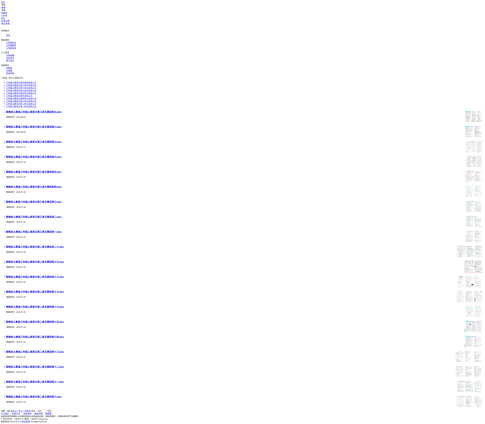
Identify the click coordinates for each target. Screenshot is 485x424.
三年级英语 (11, 48)
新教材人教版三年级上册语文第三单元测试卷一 (34, 231)
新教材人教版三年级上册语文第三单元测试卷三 (34, 201)
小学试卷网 (25, 421)
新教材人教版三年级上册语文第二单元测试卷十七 (35, 291)
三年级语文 (11, 43)
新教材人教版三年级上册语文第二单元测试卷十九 (35, 261)
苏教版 (9, 68)
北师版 (9, 70)
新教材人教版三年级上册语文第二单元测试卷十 (34, 396)
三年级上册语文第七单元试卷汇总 (21, 88)
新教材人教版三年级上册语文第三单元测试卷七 (34, 141)
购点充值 (5, 23)
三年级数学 (11, 45)
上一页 (18, 411)
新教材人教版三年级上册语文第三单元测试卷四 (34, 186)
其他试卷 (10, 73)
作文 (3, 18)
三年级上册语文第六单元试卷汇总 (21, 90)
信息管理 (10, 58)
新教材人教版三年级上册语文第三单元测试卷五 (34, 172)
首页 (3, 2)
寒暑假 (4, 13)
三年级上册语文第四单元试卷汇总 (21, 98)
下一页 (24, 411)
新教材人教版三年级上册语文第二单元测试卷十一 (35, 381)
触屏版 (48, 414)
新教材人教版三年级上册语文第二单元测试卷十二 (35, 366)
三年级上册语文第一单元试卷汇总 (21, 106)
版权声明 (38, 414)
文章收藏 (10, 55)
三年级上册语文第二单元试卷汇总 (21, 104)
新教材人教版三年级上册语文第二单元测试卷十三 (35, 351)
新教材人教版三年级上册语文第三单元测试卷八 (34, 126)
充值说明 (27, 414)
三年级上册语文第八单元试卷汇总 (21, 85)
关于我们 (5, 414)
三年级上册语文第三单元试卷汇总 (21, 101)
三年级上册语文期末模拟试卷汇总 (21, 82)
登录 (3, 21)
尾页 (29, 411)
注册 (7, 21)
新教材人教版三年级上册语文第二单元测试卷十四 (35, 336)
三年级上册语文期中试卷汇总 (19, 96)
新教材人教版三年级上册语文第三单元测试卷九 (34, 112)
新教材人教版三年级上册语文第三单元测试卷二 (34, 216)
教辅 (4, 7)
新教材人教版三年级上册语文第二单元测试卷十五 (35, 321)
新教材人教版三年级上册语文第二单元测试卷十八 (35, 276)
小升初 (4, 15)
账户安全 (10, 60)
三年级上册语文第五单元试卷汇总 (21, 93)
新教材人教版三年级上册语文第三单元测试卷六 (34, 156)
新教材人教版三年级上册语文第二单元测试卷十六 (35, 306)
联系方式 (16, 414)
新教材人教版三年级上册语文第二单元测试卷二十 (35, 246)
